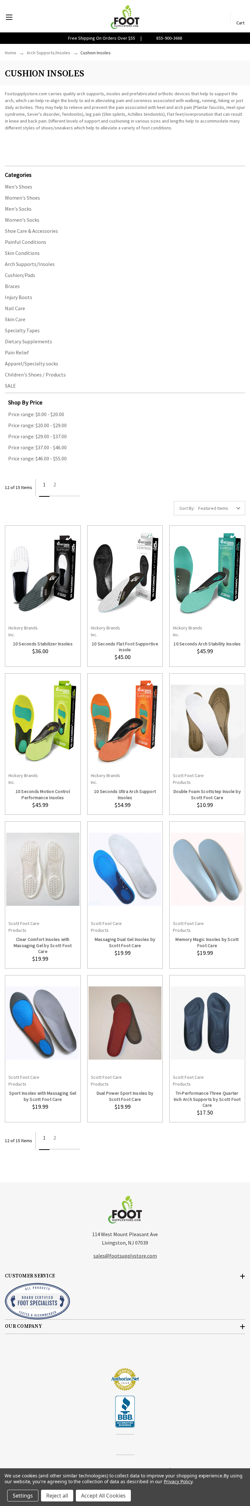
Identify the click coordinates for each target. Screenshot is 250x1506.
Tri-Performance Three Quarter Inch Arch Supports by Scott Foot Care (207, 1099)
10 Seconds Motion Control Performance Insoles (43, 794)
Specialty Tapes (22, 330)
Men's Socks (18, 208)
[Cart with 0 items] (240, 14)
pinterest (130, 1445)
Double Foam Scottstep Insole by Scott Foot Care (207, 794)
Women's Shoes (22, 197)
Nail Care (15, 308)
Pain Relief (17, 352)
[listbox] (221, 508)
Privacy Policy (178, 1481)
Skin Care (15, 319)
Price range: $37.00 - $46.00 (37, 447)
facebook (119, 1445)
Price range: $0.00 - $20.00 (36, 414)
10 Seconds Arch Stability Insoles (207, 644)
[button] (125, 174)
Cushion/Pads (20, 275)
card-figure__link (42, 573)
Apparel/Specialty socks (31, 363)
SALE (10, 385)
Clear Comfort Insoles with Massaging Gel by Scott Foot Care (43, 945)
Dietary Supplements (28, 341)
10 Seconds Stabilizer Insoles (43, 644)
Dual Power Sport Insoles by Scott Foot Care (125, 1096)
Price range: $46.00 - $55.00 (37, 458)
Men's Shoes (18, 186)
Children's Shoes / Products (35, 374)
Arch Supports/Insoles (30, 264)
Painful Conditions (25, 242)
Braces (12, 286)
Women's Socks (22, 220)
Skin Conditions (22, 253)
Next (70, 487)
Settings (23, 1495)
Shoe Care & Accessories (31, 231)
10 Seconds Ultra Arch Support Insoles (125, 794)
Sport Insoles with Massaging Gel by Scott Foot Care (42, 1096)
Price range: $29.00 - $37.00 (37, 436)
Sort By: (187, 508)
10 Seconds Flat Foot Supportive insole (125, 647)
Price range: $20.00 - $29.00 (37, 425)
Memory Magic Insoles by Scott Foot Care (207, 942)
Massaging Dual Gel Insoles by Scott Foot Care (125, 942)
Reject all (57, 1495)
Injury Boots (18, 297)
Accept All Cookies (103, 1495)
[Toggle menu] (9, 17)
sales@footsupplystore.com (125, 1255)
